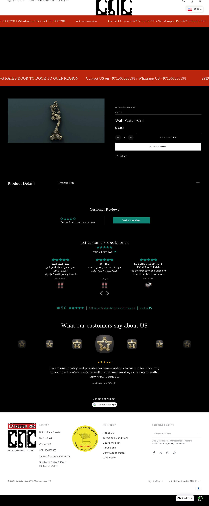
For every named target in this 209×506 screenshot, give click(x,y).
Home (118, 112)
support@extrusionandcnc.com (55, 456)
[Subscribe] (199, 433)
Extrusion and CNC (125, 107)
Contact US (45, 444)
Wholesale (109, 457)
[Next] (198, 344)
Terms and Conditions (116, 438)
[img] (104, 247)
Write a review (131, 220)
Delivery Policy (112, 443)
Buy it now (158, 146)
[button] (102, 293)
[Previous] (11, 344)
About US (108, 433)
